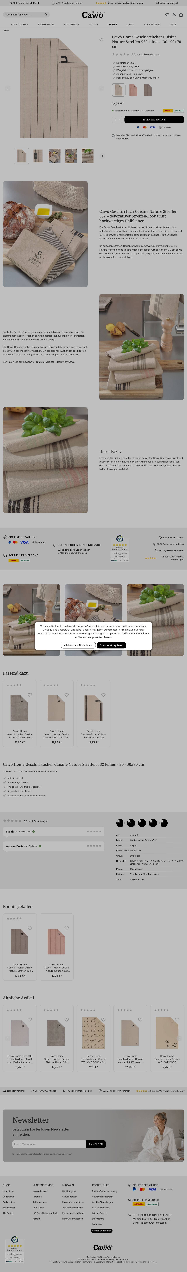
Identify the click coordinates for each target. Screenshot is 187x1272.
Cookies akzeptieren (111, 645)
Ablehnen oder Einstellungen (78, 645)
